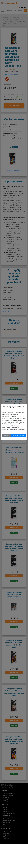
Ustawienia (6, 435)
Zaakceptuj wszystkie (18, 435)
